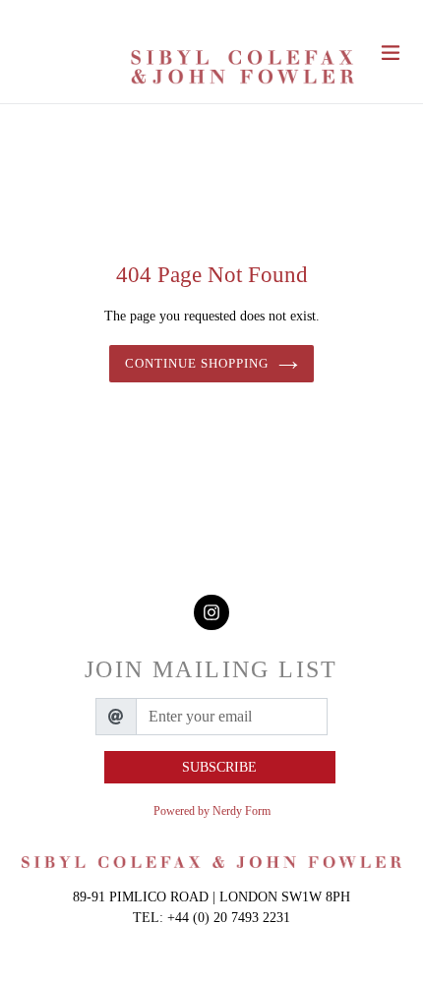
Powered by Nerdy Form (212, 811)
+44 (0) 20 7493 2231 (228, 917)
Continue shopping (197, 363)
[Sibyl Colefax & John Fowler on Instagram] (211, 613)
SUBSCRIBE (219, 767)
